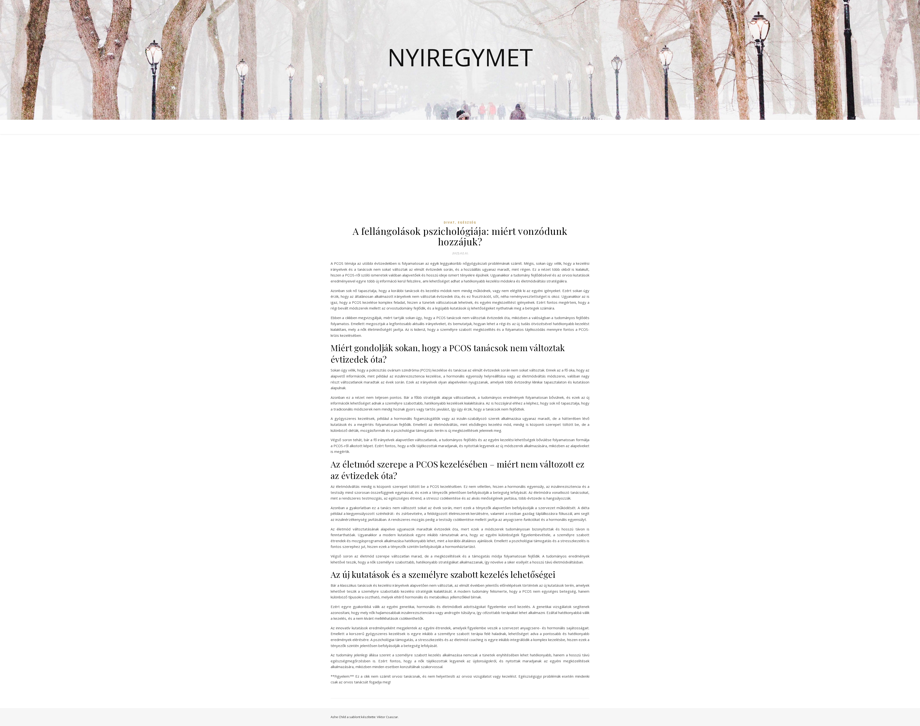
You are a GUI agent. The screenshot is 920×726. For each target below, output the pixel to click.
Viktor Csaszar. (388, 717)
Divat (449, 222)
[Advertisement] (460, 181)
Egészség (467, 222)
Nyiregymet (460, 57)
